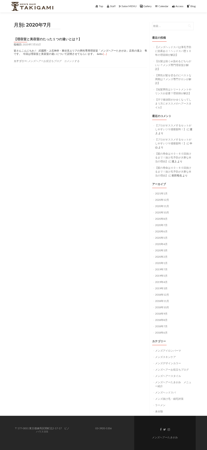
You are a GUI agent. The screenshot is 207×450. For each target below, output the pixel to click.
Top (101, 6)
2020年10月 (162, 212)
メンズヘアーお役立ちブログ (44, 60)
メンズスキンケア (165, 356)
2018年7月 (161, 326)
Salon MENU (129, 6)
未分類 (159, 411)
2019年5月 (161, 275)
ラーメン (160, 405)
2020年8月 (161, 218)
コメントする (71, 60)
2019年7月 (161, 269)
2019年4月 (161, 281)
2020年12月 (162, 199)
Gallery (147, 6)
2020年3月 (161, 250)
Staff (113, 6)
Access (179, 6)
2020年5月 (161, 237)
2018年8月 (161, 319)
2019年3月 (161, 288)
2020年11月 (162, 206)
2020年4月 (161, 244)
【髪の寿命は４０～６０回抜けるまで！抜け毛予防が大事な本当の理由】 (173, 157)
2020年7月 (161, 225)
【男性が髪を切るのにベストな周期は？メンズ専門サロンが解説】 (173, 79)
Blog (193, 6)
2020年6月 (161, 231)
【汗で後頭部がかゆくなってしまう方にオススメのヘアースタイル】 (173, 103)
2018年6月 (161, 332)
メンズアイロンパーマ (168, 350)
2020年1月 (161, 262)
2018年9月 (161, 313)
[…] (105, 53)
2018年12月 (162, 294)
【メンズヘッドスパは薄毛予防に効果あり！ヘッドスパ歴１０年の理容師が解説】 (173, 50)
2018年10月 (162, 307)
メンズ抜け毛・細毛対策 (169, 398)
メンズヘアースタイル (168, 375)
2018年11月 (162, 300)
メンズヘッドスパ (165, 392)
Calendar (163, 6)
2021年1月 (161, 193)
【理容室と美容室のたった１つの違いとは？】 (48, 39)
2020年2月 (161, 256)
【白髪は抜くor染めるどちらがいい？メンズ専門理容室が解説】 (173, 65)
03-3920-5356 (103, 428)
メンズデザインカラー (168, 363)
